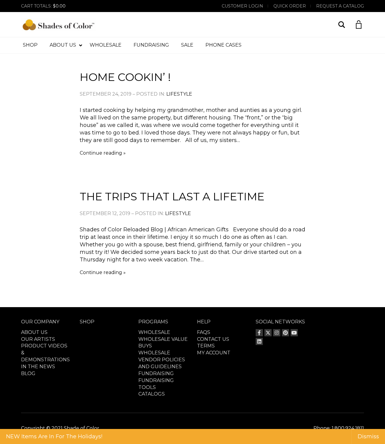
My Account (213, 353)
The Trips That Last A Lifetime (172, 196)
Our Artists (38, 339)
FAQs (203, 332)
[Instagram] (276, 332)
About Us (34, 332)
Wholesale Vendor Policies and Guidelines (161, 359)
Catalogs (151, 394)
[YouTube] (294, 332)
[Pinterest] (285, 332)
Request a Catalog (340, 6)
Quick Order (289, 6)
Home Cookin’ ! (125, 77)
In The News (38, 366)
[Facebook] (259, 332)
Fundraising (156, 373)
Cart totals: (43, 6)
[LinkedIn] (259, 341)
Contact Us (213, 339)
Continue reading (101, 153)
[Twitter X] (268, 332)
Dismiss (368, 436)
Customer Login (242, 6)
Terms (206, 346)
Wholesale (154, 332)
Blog (28, 373)
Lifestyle (179, 94)
